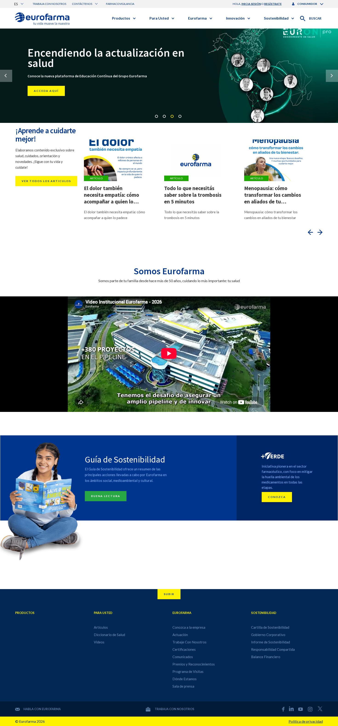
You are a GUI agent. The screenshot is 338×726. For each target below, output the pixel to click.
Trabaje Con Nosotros (189, 642)
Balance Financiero (265, 657)
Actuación (180, 635)
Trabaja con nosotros (49, 4)
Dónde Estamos (184, 679)
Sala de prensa (183, 686)
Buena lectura (105, 496)
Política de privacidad (306, 721)
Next (332, 76)
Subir (169, 594)
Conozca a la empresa (188, 627)
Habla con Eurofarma (42, 709)
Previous (6, 76)
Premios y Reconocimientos (193, 664)
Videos (99, 642)
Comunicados (182, 657)
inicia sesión (251, 4)
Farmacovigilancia (120, 4)
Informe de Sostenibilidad (270, 642)
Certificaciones (184, 649)
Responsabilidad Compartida (273, 649)
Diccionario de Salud (109, 635)
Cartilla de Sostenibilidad (270, 627)
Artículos (101, 627)
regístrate (273, 4)
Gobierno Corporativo (268, 635)
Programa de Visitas (187, 671)
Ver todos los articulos (46, 181)
